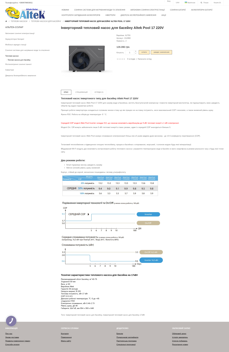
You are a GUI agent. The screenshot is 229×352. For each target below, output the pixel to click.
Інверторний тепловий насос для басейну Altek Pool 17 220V (97, 21)
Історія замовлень (180, 337)
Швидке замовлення (161, 52)
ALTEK (128, 35)
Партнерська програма (126, 341)
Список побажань (179, 341)
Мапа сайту (66, 341)
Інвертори (9, 70)
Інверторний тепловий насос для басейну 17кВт (124, 315)
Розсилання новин (180, 344)
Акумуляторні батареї (14, 39)
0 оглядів (131, 59)
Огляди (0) (98, 92)
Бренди (119, 333)
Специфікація (81, 92)
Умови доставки (12, 337)
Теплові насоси (19, 21)
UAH (177, 3)
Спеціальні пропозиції (126, 344)
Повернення (66, 337)
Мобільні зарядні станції (15, 45)
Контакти (65, 333)
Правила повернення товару (17, 341)
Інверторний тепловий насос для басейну (84, 315)
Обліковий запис (179, 333)
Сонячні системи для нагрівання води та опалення (27, 50)
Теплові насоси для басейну (46, 21)
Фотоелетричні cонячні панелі (18, 64)
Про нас (8, 333)
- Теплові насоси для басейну (18, 60)
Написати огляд (144, 59)
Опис (66, 92)
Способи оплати (12, 344)
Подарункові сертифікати (127, 337)
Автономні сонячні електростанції (19, 33)
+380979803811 (26, 3)
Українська (191, 3)
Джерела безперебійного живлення (20, 75)
